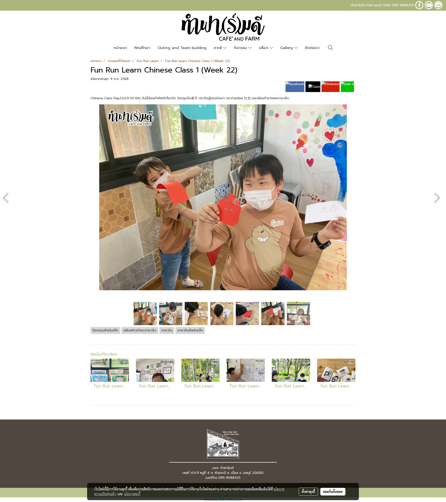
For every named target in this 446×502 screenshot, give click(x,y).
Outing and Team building (182, 48)
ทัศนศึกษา (142, 48)
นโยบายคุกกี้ (132, 494)
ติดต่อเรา (312, 48)
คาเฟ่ (218, 48)
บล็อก (264, 48)
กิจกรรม (241, 48)
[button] (330, 47)
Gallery (287, 48)
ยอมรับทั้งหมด (333, 491)
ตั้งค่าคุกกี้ (308, 491)
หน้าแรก (120, 48)
